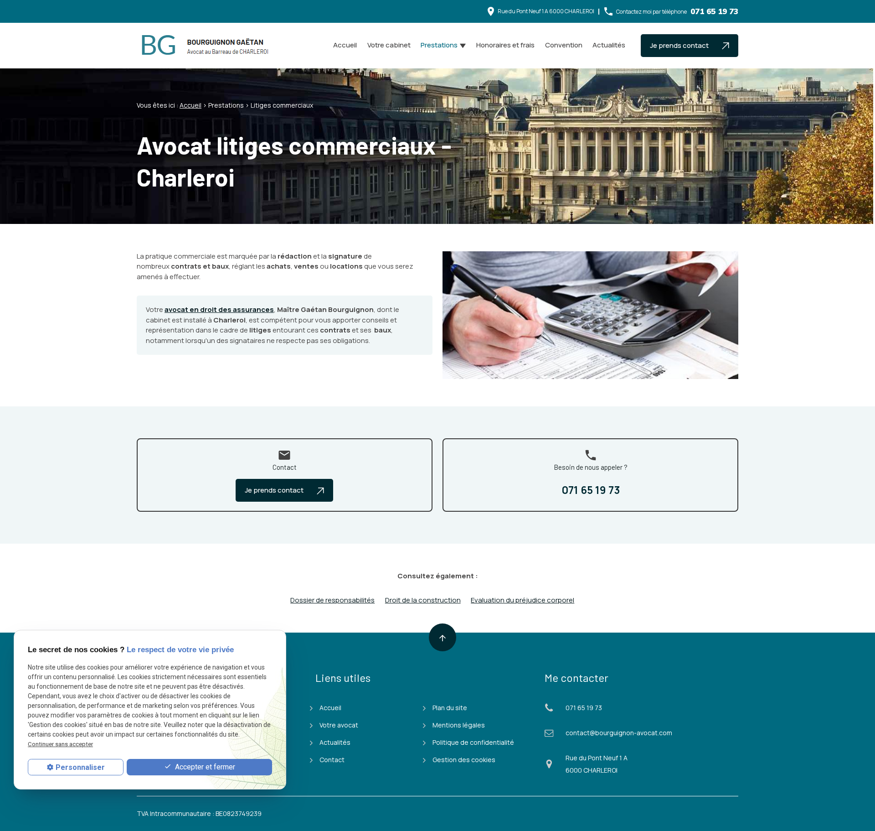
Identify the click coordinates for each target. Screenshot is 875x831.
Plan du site (449, 707)
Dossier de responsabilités (332, 600)
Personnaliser (80, 767)
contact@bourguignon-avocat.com (619, 732)
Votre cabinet (389, 45)
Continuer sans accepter (60, 744)
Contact (332, 759)
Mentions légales (458, 725)
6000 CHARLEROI (546, 11)
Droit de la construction (423, 600)
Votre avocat (338, 725)
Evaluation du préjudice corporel (522, 600)
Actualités (608, 45)
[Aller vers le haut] (442, 637)
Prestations (439, 45)
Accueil (345, 45)
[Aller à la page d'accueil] (207, 45)
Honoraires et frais (505, 45)
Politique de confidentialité (473, 742)
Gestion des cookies (463, 759)
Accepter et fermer (204, 767)
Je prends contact (680, 45)
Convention (563, 45)
